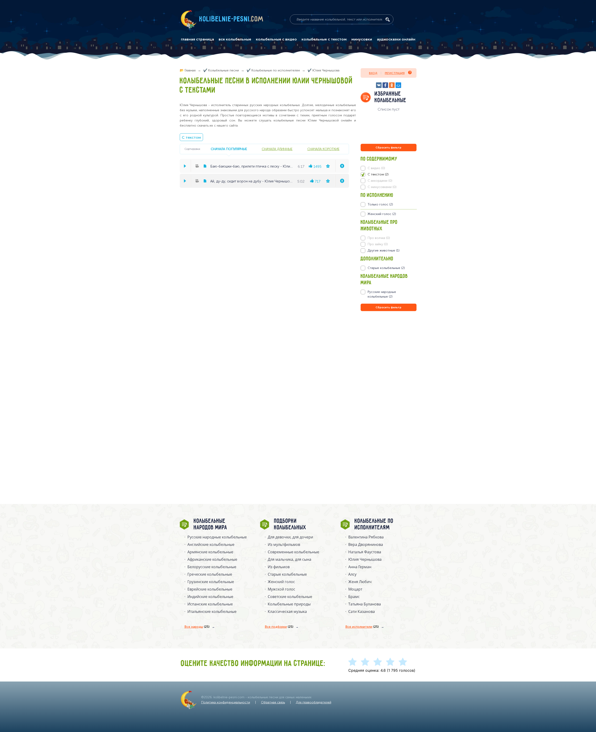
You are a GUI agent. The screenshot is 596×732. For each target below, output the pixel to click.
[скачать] (342, 166)
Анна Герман (359, 566)
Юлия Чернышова (365, 559)
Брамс (354, 596)
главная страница (197, 39)
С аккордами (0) (380, 181)
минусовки (361, 39)
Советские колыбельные (290, 596)
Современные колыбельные (293, 551)
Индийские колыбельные (210, 596)
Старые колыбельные (287, 574)
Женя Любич (360, 581)
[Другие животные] (388, 250)
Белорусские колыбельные (211, 566)
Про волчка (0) (379, 238)
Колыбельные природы (289, 604)
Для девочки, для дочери (290, 537)
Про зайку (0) (378, 244)
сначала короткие (323, 149)
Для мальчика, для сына (289, 559)
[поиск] (387, 19)
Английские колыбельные (210, 544)
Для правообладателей (313, 702)
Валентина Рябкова (366, 537)
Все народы (197, 627)
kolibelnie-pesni (231, 19)
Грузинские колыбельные (210, 581)
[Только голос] (388, 204)
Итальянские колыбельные (212, 611)
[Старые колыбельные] (388, 268)
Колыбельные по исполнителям (374, 524)
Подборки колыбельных (290, 524)
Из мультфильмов (284, 544)
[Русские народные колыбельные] (388, 294)
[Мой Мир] (398, 85)
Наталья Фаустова (364, 551)
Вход (373, 73)
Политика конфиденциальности (225, 702)
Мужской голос (281, 589)
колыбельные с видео (276, 39)
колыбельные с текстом (324, 39)
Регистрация (395, 73)
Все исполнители (362, 627)
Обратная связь (273, 702)
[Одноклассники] (392, 85)
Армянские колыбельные (210, 551)
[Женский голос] (388, 214)
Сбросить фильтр (388, 147)
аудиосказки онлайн (396, 39)
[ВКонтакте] (379, 85)
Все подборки (279, 627)
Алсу (352, 574)
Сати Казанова (361, 611)
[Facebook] (385, 85)
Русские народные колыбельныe (217, 537)
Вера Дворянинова (365, 544)
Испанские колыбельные (210, 604)
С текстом (191, 137)
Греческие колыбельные (209, 574)
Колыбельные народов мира (210, 524)
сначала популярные (229, 149)
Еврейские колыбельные (209, 589)
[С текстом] (388, 174)
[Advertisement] (389, 362)
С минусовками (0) (382, 187)
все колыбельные (235, 39)
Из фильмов (279, 566)
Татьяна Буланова (364, 604)
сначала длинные (277, 149)
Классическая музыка (287, 611)
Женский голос (281, 581)
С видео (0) (376, 168)
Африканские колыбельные (212, 559)
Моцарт (355, 589)
